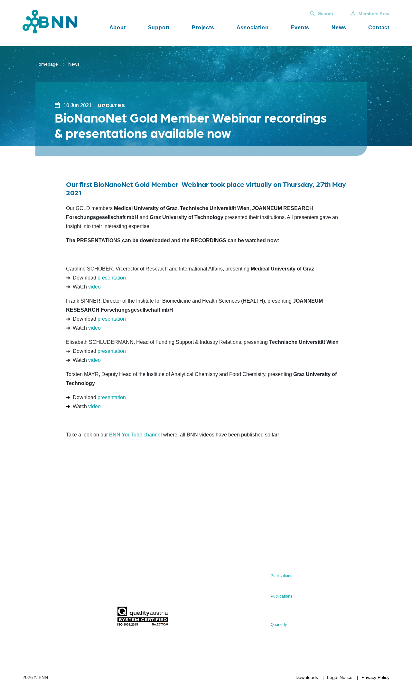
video (94, 286)
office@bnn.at (37, 601)
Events (300, 27)
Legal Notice (339, 677)
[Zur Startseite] (50, 21)
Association (253, 27)
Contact (378, 27)
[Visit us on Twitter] (30, 618)
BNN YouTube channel (135, 434)
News (339, 27)
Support (159, 27)
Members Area (374, 13)
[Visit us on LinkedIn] (50, 618)
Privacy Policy (375, 677)
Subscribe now (155, 591)
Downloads (306, 677)
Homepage (46, 64)
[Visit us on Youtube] (71, 618)
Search (325, 13)
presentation (112, 277)
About (117, 27)
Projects (203, 27)
